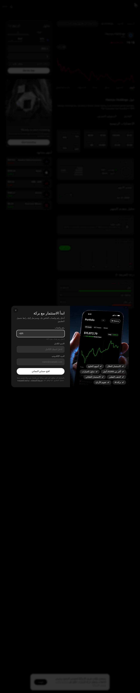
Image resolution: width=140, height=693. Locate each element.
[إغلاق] (15, 310)
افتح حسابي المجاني (41, 371)
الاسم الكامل (59, 343)
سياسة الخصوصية (23, 380)
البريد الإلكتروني (58, 356)
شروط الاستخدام (37, 380)
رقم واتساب (60, 328)
